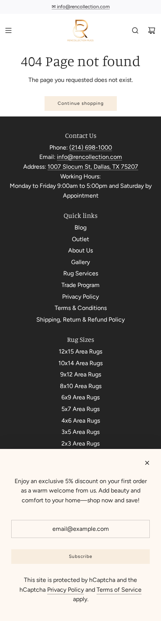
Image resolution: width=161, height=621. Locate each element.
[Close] (147, 463)
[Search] (135, 30)
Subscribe (80, 556)
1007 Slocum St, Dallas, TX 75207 (93, 166)
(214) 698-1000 (90, 147)
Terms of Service (119, 589)
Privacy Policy (65, 589)
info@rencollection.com (89, 156)
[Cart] (151, 30)
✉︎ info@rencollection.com (81, 6)
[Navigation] (8, 30)
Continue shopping (81, 103)
